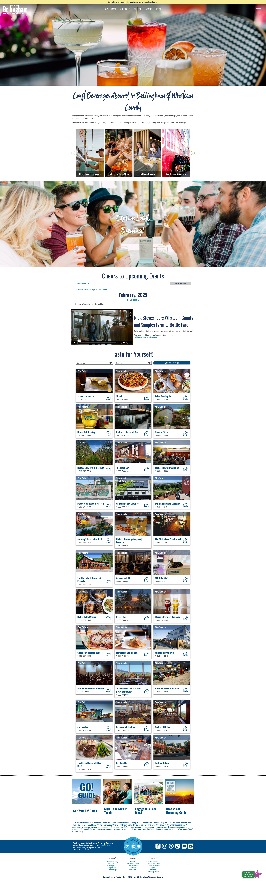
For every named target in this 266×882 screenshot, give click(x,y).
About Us (153, 870)
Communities (133, 866)
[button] (252, 874)
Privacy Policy (153, 872)
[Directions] (108, 399)
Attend (133, 868)
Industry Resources (153, 862)
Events (133, 862)
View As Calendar (84, 290)
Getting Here (112, 866)
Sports (153, 868)
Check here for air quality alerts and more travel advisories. (133, 2)
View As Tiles (100, 290)
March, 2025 (132, 300)
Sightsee (112, 868)
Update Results (172, 363)
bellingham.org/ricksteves (145, 337)
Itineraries (112, 864)
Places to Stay (112, 862)
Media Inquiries (154, 866)
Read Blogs (112, 870)
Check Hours (106, 846)
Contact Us (133, 870)
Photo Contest (133, 864)
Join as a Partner (154, 864)
